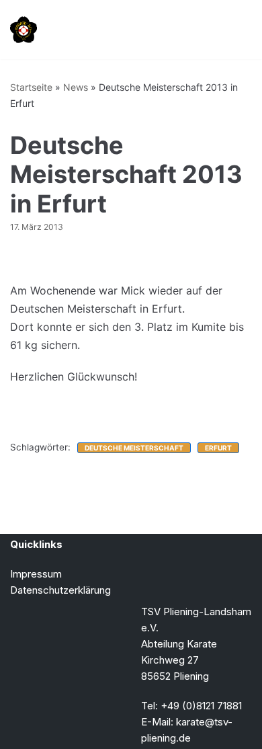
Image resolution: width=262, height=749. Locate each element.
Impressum (36, 573)
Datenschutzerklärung (60, 590)
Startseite (31, 87)
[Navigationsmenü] (236, 29)
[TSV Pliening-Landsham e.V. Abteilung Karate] (23, 29)
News (75, 87)
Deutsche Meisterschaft (134, 448)
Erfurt (218, 448)
